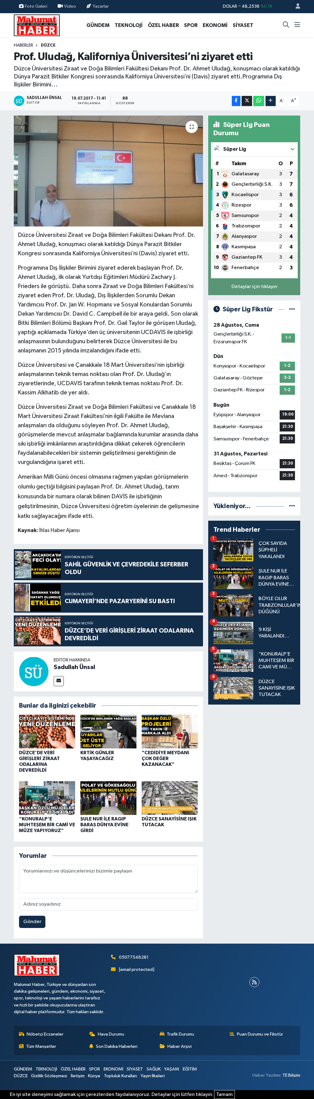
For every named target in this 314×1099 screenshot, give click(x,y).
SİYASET (243, 25)
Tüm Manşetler (41, 1046)
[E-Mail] (59, 681)
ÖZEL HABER (163, 25)
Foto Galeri (36, 6)
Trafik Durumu (180, 1034)
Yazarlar (101, 6)
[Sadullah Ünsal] (33, 671)
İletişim (78, 1076)
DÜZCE (48, 45)
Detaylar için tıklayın (254, 286)
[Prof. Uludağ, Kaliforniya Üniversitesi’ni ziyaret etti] (108, 171)
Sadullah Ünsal (74, 667)
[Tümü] (292, 506)
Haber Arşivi (179, 1046)
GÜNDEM (97, 25)
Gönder (32, 921)
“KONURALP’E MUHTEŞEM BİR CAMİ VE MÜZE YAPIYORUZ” (47, 824)
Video (70, 6)
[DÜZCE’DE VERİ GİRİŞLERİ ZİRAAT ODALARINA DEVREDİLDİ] (47, 731)
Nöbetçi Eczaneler (45, 1034)
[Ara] (286, 25)
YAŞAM (171, 1069)
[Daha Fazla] (271, 101)
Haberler (23, 45)
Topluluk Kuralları (120, 1076)
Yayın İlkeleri (152, 1076)
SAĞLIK (154, 1069)
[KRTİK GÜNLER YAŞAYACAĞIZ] (108, 731)
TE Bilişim (291, 1075)
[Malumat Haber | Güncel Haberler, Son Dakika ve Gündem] (37, 25)
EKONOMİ (215, 25)
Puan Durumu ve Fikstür (260, 1034)
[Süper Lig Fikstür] (292, 309)
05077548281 (133, 957)
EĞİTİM (190, 1069)
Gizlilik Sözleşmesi (49, 1076)
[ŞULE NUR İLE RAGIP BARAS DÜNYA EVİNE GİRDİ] (108, 797)
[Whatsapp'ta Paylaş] (258, 101)
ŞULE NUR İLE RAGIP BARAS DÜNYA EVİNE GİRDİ (104, 824)
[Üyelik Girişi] (295, 6)
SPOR (190, 25)
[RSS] (254, 982)
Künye (94, 1076)
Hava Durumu (111, 1034)
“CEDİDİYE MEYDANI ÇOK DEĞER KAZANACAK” (165, 758)
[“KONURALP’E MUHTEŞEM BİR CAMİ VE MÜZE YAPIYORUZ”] (47, 797)
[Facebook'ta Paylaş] (236, 101)
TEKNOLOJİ (129, 25)
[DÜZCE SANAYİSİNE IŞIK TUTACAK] (170, 797)
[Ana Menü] (297, 25)
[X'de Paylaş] (247, 101)
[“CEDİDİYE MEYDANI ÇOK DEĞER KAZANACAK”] (170, 731)
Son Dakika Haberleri (116, 1046)
